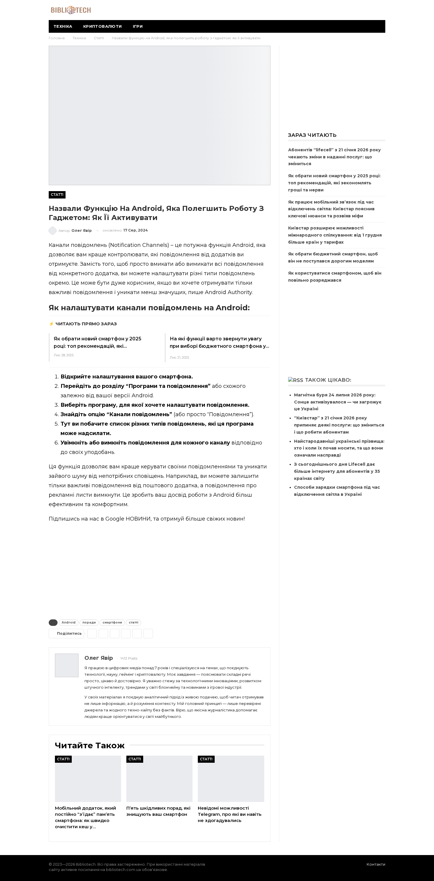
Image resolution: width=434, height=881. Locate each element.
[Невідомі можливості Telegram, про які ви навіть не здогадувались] (231, 779)
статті (133, 622)
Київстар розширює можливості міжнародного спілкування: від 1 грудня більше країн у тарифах (335, 235)
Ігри (138, 26)
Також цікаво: (328, 380)
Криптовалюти (102, 26)
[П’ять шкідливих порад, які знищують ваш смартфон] (159, 779)
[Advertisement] (159, 570)
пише (195, 292)
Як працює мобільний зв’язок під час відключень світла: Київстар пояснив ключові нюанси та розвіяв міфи (331, 209)
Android (69, 622)
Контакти (376, 864)
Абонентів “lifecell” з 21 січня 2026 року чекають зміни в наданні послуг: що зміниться (334, 157)
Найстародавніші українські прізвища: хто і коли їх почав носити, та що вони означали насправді (339, 448)
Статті (57, 194)
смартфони (112, 622)
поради (89, 622)
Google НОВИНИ (128, 519)
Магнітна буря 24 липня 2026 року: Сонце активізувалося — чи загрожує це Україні (337, 402)
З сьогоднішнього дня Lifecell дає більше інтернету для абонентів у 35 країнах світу (337, 471)
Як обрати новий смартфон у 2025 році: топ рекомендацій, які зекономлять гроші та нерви (334, 183)
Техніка (62, 26)
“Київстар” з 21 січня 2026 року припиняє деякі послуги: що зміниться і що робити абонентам (339, 425)
